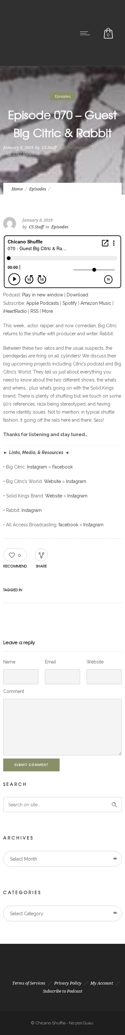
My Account (101, 983)
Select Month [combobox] (23, 859)
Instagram (37, 466)
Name (9, 661)
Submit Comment (31, 765)
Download (77, 294)
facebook (68, 524)
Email (50, 661)
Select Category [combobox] (26, 913)
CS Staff (49, 147)
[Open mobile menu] (86, 33)
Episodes (37, 189)
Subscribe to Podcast (62, 991)
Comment (13, 691)
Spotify (70, 303)
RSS (34, 311)
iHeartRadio (15, 311)
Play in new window (42, 294)
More (47, 311)
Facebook (62, 466)
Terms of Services (28, 983)
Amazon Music (95, 303)
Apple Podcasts (42, 303)
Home (17, 189)
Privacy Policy (67, 983)
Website (52, 481)
